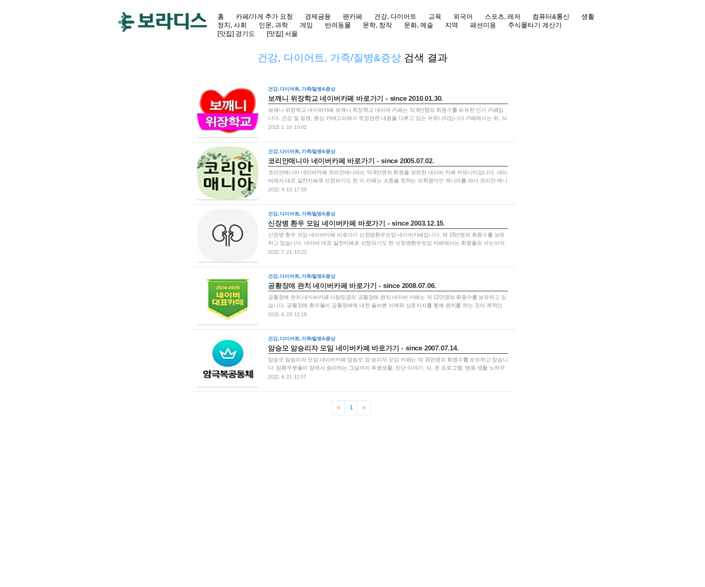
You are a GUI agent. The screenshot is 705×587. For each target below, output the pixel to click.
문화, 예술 (418, 25)
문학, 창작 (377, 25)
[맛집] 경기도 (236, 33)
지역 (451, 25)
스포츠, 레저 (503, 16)
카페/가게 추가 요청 (264, 16)
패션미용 (483, 25)
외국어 (463, 16)
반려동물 (338, 25)
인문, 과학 (273, 25)
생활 (587, 16)
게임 (306, 25)
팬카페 (352, 16)
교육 (434, 16)
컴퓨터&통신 (551, 16)
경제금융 (318, 16)
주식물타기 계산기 (535, 25)
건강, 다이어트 (395, 16)
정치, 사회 (232, 25)
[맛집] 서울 (282, 33)
